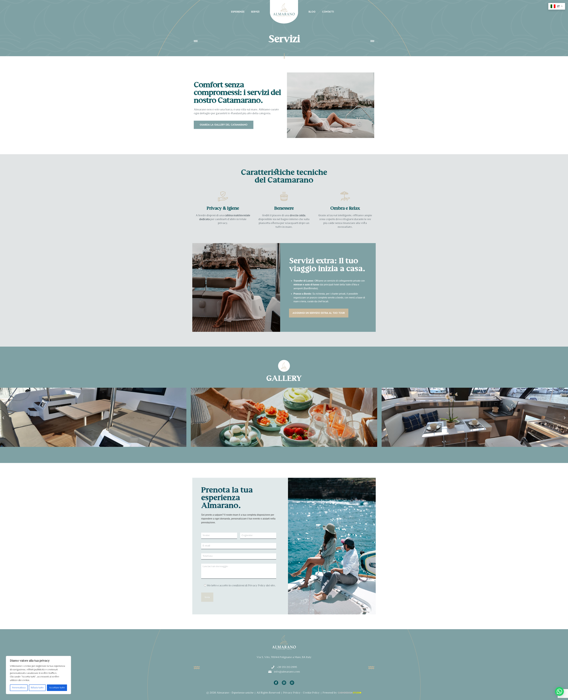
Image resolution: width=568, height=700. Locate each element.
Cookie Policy (311, 693)
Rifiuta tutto (37, 688)
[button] (3, 418)
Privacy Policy (292, 693)
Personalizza (19, 688)
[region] (38, 675)
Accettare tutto (57, 688)
